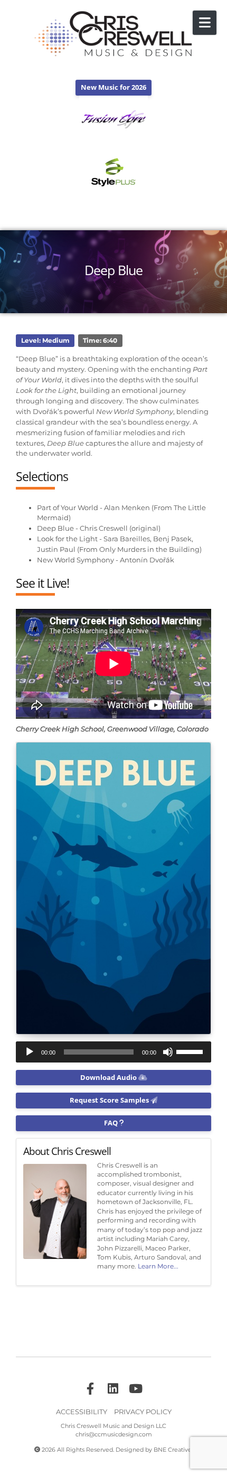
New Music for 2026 (113, 87)
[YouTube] (135, 1388)
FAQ (111, 1122)
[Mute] (168, 1052)
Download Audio (109, 1077)
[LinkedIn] (113, 1388)
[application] (113, 1052)
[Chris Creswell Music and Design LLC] (113, 35)
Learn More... (158, 1266)
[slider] (191, 1050)
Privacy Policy (143, 1411)
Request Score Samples (110, 1100)
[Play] (29, 1052)
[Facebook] (90, 1388)
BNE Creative (173, 1449)
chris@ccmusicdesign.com (113, 1434)
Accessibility (81, 1411)
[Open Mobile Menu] (204, 23)
